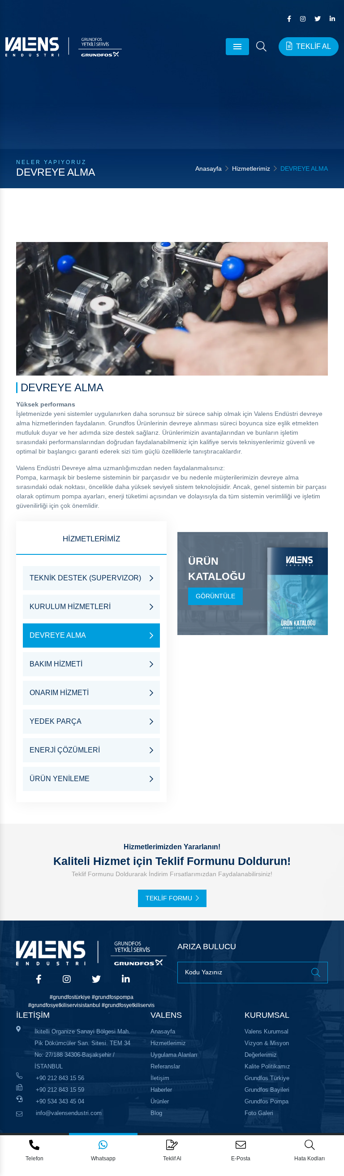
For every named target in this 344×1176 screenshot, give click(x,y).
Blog (156, 1113)
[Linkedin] (332, 18)
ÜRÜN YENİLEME (60, 779)
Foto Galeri (259, 1113)
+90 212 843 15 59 (60, 1089)
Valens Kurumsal (266, 1031)
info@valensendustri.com (69, 1113)
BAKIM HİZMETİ (56, 664)
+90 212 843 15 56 (60, 1078)
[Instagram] (302, 18)
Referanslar (165, 1066)
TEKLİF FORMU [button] (169, 898)
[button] (261, 46)
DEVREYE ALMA (58, 635)
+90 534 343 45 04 (60, 1101)
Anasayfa (208, 168)
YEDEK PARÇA (56, 721)
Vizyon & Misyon (267, 1043)
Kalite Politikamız (267, 1066)
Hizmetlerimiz (251, 168)
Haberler (161, 1089)
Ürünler (159, 1101)
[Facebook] (289, 18)
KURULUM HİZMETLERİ (70, 606)
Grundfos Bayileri (267, 1089)
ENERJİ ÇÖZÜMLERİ (65, 750)
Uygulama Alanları (174, 1054)
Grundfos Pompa (266, 1101)
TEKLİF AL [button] (313, 46)
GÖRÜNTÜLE (215, 596)
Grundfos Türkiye (267, 1078)
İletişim (159, 1078)
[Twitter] (317, 18)
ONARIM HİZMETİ (59, 692)
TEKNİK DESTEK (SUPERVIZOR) (85, 578)
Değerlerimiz (261, 1054)
